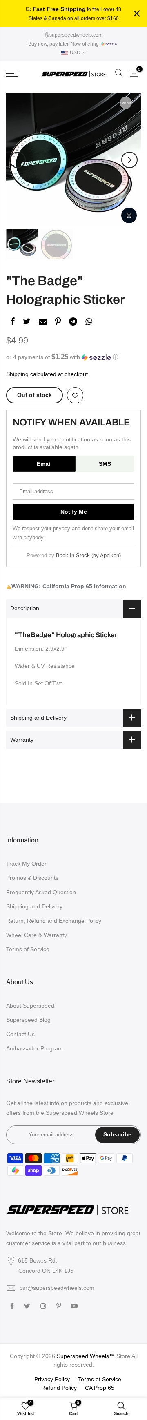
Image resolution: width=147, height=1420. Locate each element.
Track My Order (26, 863)
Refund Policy (59, 1388)
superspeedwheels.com (75, 35)
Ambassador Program (34, 1048)
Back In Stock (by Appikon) (88, 555)
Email (44, 464)
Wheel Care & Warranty (36, 935)
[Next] (129, 160)
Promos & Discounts (32, 878)
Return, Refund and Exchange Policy (53, 920)
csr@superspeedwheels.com (57, 1288)
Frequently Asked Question (41, 892)
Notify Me (73, 511)
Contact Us (20, 1034)
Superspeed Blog (28, 1020)
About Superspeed (30, 1005)
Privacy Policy (52, 1379)
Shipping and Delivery (34, 906)
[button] (73, 357)
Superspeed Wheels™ (86, 1356)
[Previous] (17, 160)
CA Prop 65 (99, 1388)
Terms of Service (27, 949)
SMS (105, 464)
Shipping (17, 374)
